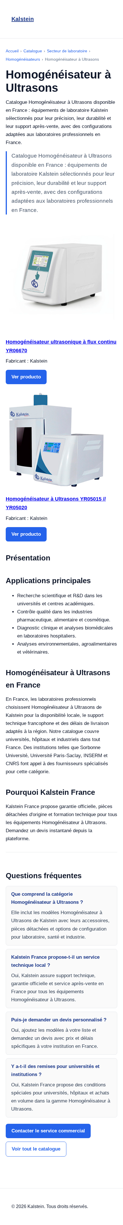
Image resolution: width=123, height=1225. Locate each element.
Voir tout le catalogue (36, 1149)
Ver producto (26, 377)
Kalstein (22, 19)
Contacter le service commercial (48, 1131)
